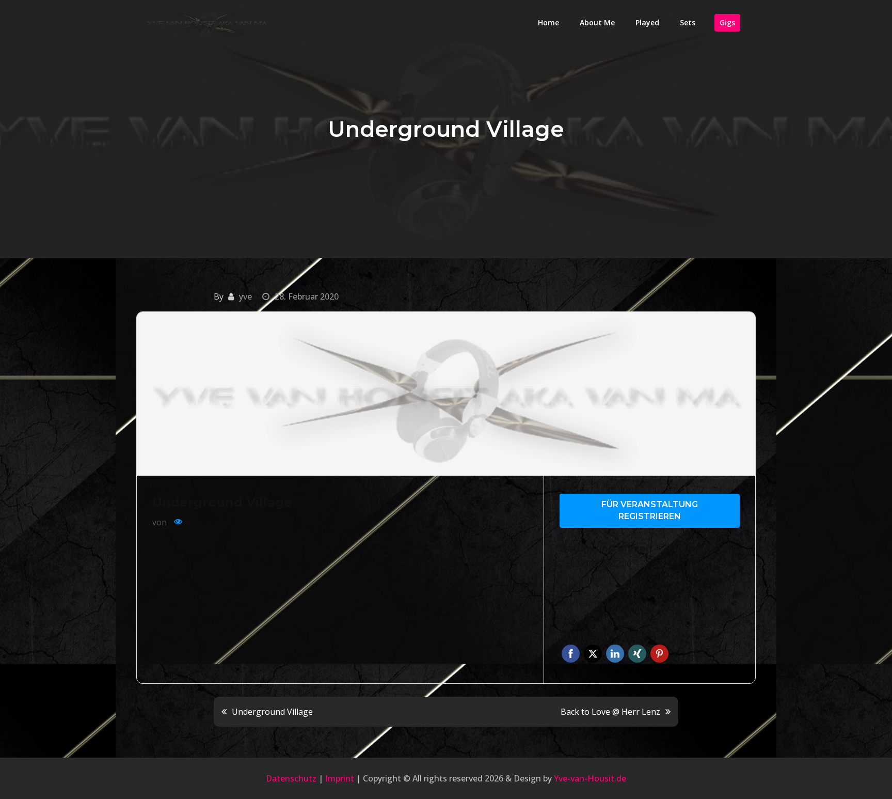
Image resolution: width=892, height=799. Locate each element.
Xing (637, 654)
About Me (597, 22)
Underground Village (272, 711)
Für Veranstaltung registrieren (649, 510)
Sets (687, 22)
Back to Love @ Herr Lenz (610, 711)
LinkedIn (615, 654)
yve (245, 296)
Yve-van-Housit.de (590, 778)
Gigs (727, 22)
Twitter (593, 654)
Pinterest (659, 654)
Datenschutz (291, 778)
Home (548, 22)
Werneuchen (584, 602)
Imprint (339, 778)
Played (647, 22)
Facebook (571, 654)
